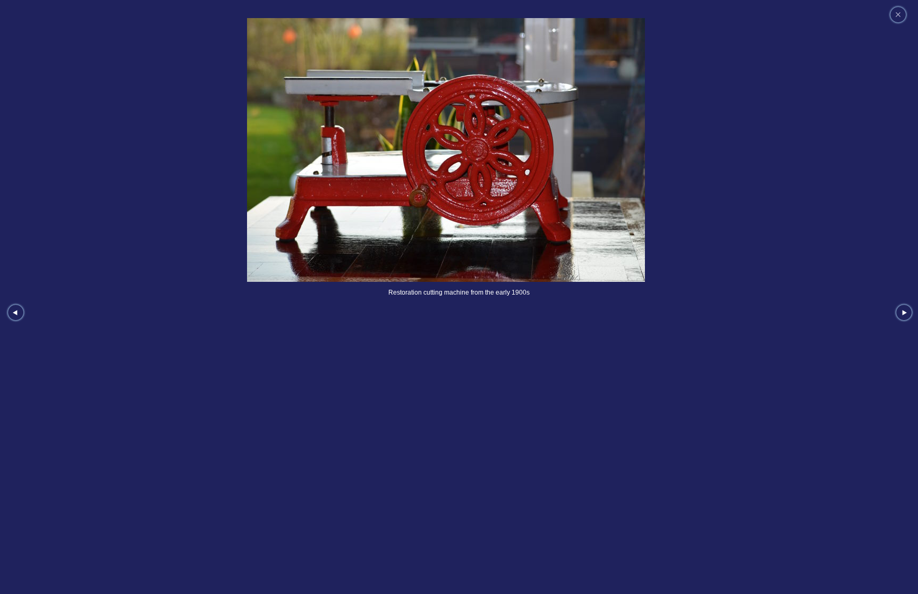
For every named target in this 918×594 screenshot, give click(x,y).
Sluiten (898, 14)
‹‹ (16, 312)
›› (904, 312)
